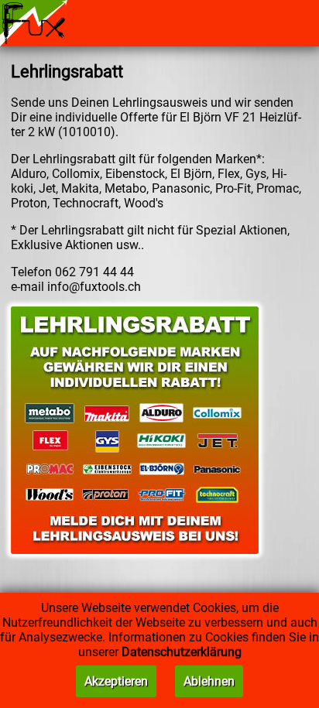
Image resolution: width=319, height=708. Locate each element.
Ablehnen (209, 681)
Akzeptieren (116, 681)
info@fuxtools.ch (94, 286)
